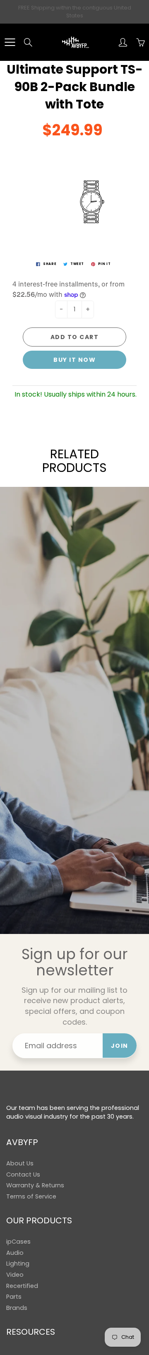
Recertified (22, 1286)
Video (15, 1275)
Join (119, 1046)
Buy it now (74, 360)
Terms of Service (31, 1196)
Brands (16, 1308)
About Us (20, 1163)
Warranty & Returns (35, 1185)
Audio (15, 1253)
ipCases (18, 1241)
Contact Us (23, 1174)
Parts (14, 1296)
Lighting (17, 1263)
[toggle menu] (9, 42)
